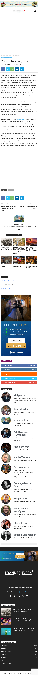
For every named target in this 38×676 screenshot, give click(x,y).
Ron (2, 660)
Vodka (9, 57)
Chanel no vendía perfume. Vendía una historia (31, 266)
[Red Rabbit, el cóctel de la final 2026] (19, 260)
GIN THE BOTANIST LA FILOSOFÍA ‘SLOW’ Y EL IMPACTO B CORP (24, 629)
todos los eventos (6, 288)
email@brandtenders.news (23, 592)
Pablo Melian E (7, 64)
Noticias (8, 55)
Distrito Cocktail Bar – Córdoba (28, 207)
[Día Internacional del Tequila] (6, 260)
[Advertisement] (19, 34)
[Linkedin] (17, 69)
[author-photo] (19, 218)
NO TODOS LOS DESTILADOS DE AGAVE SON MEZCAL (6, 248)
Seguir (34, 369)
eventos (3, 657)
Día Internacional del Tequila (6, 265)
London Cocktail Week (7, 280)
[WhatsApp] (12, 69)
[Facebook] (3, 69)
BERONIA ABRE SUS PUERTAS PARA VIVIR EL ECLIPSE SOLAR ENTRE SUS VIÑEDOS (31, 249)
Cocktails (3, 654)
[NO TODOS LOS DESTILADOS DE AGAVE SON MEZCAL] (6, 242)
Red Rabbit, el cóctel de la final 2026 (18, 265)
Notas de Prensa (6, 651)
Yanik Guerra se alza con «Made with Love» (9, 208)
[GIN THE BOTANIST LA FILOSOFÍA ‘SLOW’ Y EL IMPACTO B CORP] (6, 631)
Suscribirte (32, 382)
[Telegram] (22, 69)
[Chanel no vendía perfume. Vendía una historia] (31, 260)
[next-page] (20, 271)
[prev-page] (18, 271)
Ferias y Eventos (6, 664)
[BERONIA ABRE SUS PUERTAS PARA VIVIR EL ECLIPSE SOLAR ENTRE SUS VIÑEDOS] (31, 242)
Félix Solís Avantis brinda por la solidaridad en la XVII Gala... (23, 620)
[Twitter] (8, 69)
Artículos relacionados (13, 234)
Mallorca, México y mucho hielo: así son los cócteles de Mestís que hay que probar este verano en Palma (19, 250)
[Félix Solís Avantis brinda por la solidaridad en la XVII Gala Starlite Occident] (6, 621)
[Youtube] (27, 596)
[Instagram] (15, 596)
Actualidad (4, 645)
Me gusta (33, 365)
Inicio (2, 55)
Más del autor (27, 234)
